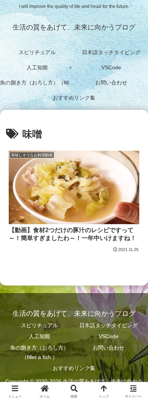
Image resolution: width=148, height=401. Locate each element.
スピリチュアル (39, 325)
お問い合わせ (108, 348)
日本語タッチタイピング (108, 325)
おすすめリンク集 (74, 368)
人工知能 (39, 336)
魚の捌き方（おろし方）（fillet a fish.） (39, 352)
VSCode (108, 336)
